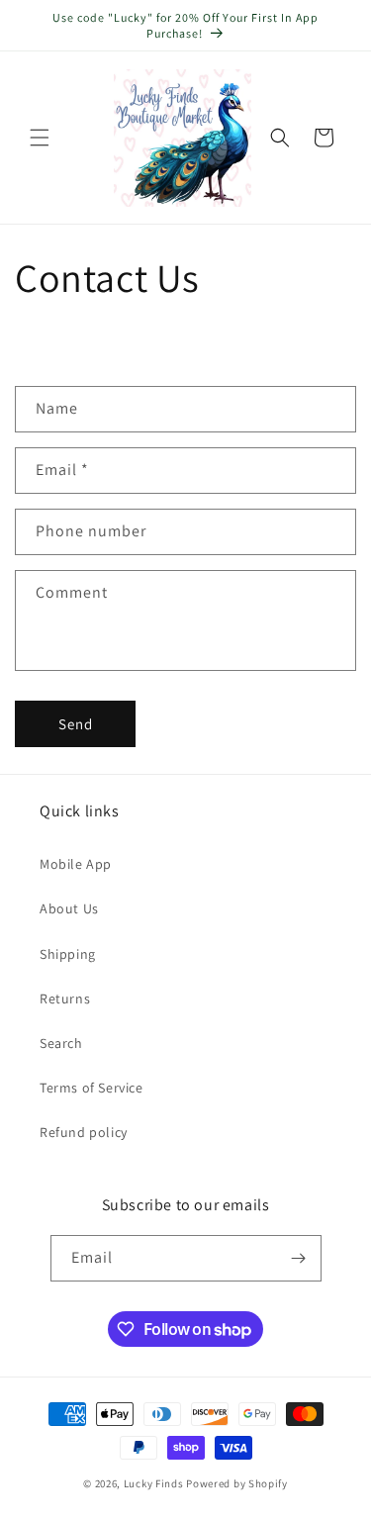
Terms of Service (91, 1087)
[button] (39, 137)
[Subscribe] (299, 1258)
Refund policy (84, 1132)
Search (61, 1043)
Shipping (68, 954)
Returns (65, 998)
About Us (69, 908)
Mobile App (76, 864)
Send (75, 723)
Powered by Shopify (237, 1483)
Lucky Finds (154, 1483)
